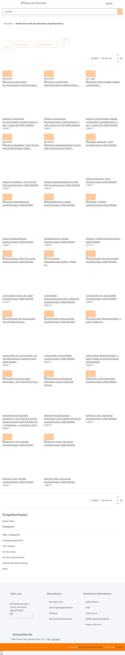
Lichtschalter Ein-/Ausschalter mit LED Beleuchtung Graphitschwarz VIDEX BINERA (19, 358)
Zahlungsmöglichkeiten (61, 607)
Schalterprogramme (12, 540)
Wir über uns (55, 601)
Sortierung (23, 44)
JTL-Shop (119, 647)
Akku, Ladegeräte (11, 534)
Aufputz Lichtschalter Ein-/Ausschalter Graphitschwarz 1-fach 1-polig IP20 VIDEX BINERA (20, 122)
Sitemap (53, 613)
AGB (88, 607)
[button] (95, 3)
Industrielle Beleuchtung (15, 563)
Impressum (91, 613)
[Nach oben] (1, 653)
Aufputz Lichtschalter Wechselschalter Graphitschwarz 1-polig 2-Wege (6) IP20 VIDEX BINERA (62, 122)
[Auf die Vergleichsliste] (4, 74)
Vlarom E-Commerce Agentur (90, 647)
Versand (55, 639)
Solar (5, 568)
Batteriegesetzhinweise (97, 618)
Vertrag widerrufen (22, 634)
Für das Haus (9, 551)
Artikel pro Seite (45, 44)
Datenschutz (92, 601)
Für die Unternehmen (13, 557)
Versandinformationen (60, 618)
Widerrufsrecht (93, 624)
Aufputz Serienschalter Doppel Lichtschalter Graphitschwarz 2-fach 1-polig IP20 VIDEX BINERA (102, 122)
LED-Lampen (8, 546)
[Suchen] (120, 11)
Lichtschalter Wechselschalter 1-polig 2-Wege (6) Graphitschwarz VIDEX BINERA (102, 358)
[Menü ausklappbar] (14, 3)
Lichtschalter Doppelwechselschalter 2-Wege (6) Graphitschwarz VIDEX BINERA (61, 298)
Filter (7, 47)
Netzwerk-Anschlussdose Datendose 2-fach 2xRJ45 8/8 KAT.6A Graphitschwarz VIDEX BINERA (62, 418)
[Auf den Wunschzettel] (9, 74)
